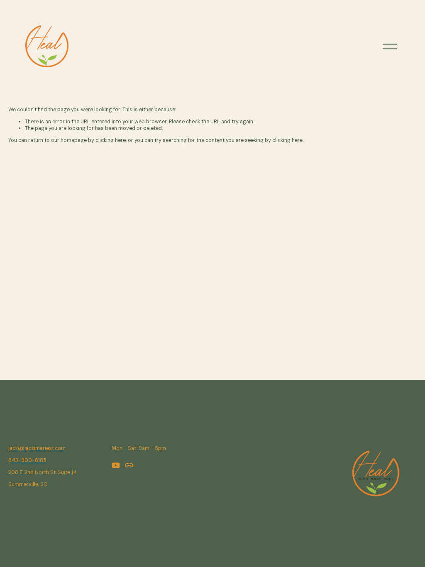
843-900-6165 (27, 460)
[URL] (129, 465)
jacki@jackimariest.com (37, 448)
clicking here (110, 140)
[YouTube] (116, 465)
